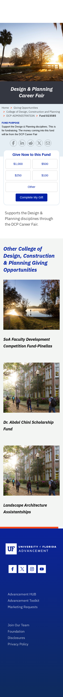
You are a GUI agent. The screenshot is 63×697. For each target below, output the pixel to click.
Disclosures (16, 637)
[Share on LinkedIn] (23, 144)
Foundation (16, 631)
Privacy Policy (18, 644)
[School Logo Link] (29, 549)
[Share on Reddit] (31, 144)
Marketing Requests (23, 607)
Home (5, 107)
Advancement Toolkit (23, 600)
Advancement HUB (22, 594)
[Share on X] (40, 144)
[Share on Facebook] (14, 144)
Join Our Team (18, 625)
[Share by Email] (48, 144)
